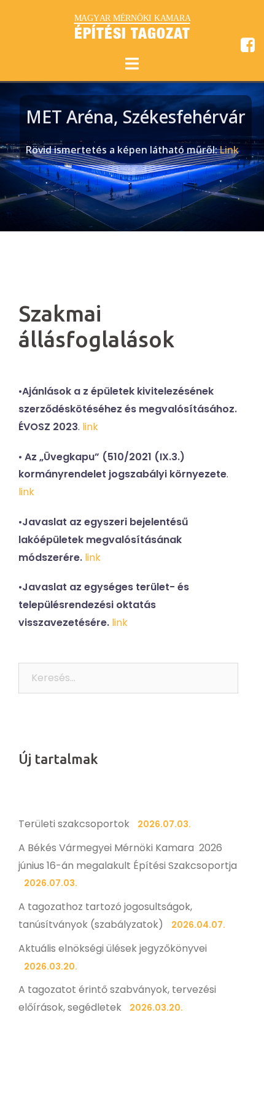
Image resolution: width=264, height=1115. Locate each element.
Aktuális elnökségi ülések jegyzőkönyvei (112, 948)
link (90, 427)
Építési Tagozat (132, 33)
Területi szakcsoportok (74, 824)
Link (229, 149)
